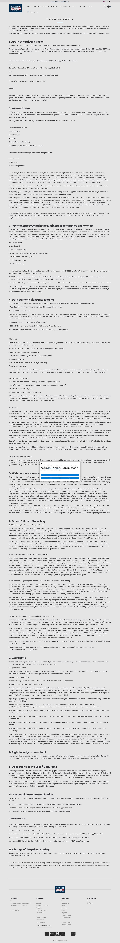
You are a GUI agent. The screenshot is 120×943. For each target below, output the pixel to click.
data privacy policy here (53, 468)
